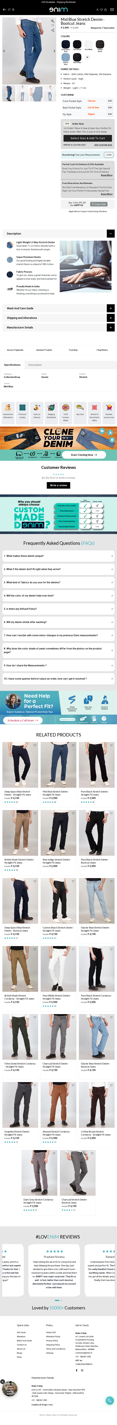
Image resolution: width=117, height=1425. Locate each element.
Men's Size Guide (24, 1341)
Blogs (19, 1353)
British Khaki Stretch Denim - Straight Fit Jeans (19, 861)
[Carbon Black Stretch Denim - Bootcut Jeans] (100, 44)
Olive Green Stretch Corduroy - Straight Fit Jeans (19, 1065)
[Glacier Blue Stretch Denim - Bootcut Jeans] (66, 57)
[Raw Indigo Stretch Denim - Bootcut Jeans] (77, 57)
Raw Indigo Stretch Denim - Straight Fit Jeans (57, 861)
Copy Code (100, 204)
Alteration (21, 1336)
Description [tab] (35, 364)
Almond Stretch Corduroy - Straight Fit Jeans (57, 1133)
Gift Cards (21, 1332)
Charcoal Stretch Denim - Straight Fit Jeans (56, 1065)
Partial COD (51, 1332)
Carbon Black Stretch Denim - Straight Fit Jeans (58, 929)
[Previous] (6, 51)
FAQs (19, 1357)
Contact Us (22, 1345)
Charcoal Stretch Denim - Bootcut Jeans (75, 1201)
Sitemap (49, 1353)
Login (109, 155)
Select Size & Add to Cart (88, 138)
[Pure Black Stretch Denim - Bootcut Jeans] (77, 44)
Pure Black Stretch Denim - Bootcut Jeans (95, 861)
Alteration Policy (53, 1336)
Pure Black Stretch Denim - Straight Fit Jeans (95, 793)
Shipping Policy (53, 1345)
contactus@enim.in (83, 1353)
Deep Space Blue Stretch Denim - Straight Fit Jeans (17, 793)
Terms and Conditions (55, 1349)
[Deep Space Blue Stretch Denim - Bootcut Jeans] (66, 44)
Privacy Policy (52, 1341)
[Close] (2, 1381)
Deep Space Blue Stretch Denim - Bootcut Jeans (17, 929)
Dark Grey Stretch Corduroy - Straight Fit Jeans (38, 1201)
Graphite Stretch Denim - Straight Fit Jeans (17, 1133)
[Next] (52, 51)
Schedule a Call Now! (21, 720)
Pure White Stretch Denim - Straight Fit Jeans (57, 997)
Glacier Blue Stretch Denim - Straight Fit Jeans (95, 929)
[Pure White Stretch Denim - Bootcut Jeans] (88, 44)
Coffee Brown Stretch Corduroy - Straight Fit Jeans (96, 1133)
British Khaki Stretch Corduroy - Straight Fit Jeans (19, 997)
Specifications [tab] (12, 364)
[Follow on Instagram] (82, 1370)
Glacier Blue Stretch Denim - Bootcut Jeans (95, 1065)
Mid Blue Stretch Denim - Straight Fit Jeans (56, 793)
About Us (21, 1349)
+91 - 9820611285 (83, 1356)
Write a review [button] (58, 485)
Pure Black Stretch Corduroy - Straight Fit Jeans (96, 997)
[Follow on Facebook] (76, 1370)
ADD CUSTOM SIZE (103, 145)
